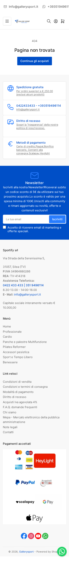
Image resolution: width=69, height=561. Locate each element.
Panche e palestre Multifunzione (25, 342)
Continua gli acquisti (34, 61)
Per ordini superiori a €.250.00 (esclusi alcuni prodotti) (34, 93)
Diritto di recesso (14, 397)
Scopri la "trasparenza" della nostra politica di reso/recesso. (37, 126)
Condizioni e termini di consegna (25, 387)
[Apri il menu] (7, 21)
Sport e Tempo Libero (18, 357)
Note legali (10, 427)
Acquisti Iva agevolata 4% (20, 402)
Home (7, 326)
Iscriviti (57, 219)
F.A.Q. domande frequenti (20, 407)
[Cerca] (48, 21)
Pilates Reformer (14, 347)
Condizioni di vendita (17, 381)
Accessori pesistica (16, 352)
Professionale (12, 331)
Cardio (7, 336)
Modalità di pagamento (18, 392)
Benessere (10, 362)
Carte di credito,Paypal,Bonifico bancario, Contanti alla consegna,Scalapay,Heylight (35, 150)
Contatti (8, 432)
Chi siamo (9, 412)
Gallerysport (26, 551)
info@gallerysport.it (28, 109)
